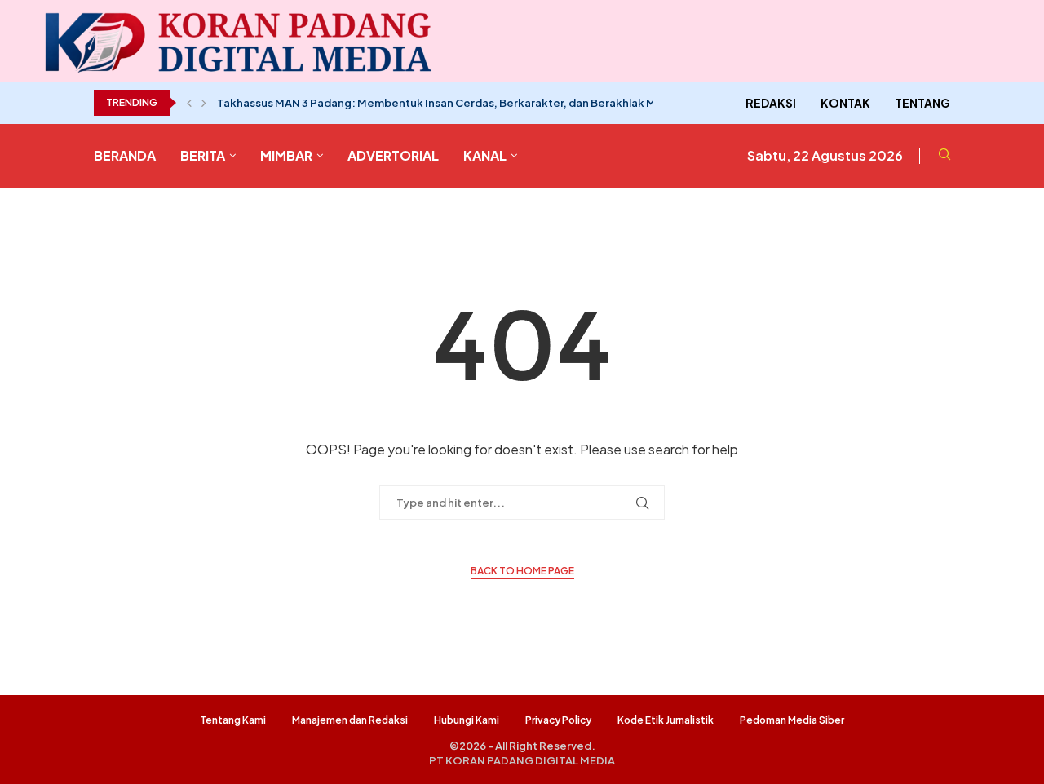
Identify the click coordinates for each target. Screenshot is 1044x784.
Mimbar (286, 155)
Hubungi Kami (466, 720)
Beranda (125, 155)
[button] (189, 103)
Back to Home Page (522, 571)
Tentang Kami (233, 720)
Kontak (845, 103)
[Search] (944, 155)
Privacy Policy (558, 720)
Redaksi (770, 103)
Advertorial (393, 155)
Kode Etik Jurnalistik (665, 720)
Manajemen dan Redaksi (350, 720)
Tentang (922, 103)
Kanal (485, 155)
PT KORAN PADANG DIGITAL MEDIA (522, 760)
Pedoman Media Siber (792, 720)
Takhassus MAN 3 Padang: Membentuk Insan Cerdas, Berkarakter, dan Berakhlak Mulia (445, 102)
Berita (202, 155)
